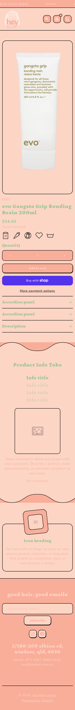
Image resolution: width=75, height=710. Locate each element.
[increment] (64, 255)
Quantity (11, 245)
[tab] (37, 378)
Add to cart (37, 268)
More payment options (37, 291)
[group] (37, 117)
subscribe (37, 620)
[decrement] (10, 255)
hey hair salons (44, 695)
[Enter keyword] (47, 19)
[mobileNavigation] (68, 19)
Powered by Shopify (37, 700)
